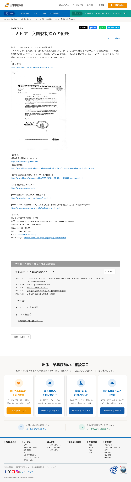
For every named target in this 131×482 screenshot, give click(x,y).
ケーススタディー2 (54, 447)
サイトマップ (51, 467)
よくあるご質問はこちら (36, 429)
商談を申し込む (18, 411)
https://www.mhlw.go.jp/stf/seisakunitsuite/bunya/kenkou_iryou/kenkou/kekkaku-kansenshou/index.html (52, 168)
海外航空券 (27, 450)
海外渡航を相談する (49, 411)
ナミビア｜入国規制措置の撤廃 (38, 285)
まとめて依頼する (30, 455)
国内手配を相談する (80, 411)
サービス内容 (78, 5)
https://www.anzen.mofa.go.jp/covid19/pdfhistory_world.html (35, 208)
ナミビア (111, 38)
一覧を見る (110, 271)
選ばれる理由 (64, 5)
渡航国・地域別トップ (21, 337)
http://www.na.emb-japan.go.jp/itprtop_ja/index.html (45, 238)
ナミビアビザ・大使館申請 (28, 307)
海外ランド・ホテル (30, 447)
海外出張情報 (8, 467)
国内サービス (28, 460)
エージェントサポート (31, 457)
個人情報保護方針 (38, 467)
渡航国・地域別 (45, 19)
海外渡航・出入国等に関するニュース (24, 19)
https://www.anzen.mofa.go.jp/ (23, 188)
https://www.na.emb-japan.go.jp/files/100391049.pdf (32, 67)
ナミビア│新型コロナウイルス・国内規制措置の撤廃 (46, 291)
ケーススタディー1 (54, 445)
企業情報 (100, 5)
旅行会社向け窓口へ (111, 411)
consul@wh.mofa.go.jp (27, 235)
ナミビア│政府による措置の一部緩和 (41, 294)
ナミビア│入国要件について (37, 288)
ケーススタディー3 (54, 450)
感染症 (117, 38)
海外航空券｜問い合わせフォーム (30, 321)
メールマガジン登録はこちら (98, 429)
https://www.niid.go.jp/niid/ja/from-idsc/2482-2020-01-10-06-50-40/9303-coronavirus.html (47, 178)
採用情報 (90, 5)
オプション (27, 452)
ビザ (25, 445)
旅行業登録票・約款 (22, 467)
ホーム (6, 19)
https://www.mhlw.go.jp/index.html (24, 161)
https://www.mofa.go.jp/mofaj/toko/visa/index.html (31, 198)
